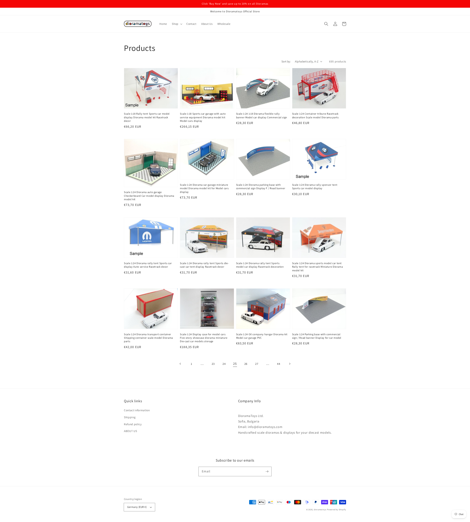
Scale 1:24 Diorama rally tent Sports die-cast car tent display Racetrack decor (204, 264)
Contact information (137, 410)
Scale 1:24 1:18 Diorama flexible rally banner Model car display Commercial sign (261, 115)
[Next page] (289, 363)
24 (224, 364)
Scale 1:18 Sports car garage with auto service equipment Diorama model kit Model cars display (203, 117)
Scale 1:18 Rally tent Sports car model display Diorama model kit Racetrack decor (147, 117)
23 (213, 364)
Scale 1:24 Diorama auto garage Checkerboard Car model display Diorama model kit (149, 195)
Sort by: (286, 61)
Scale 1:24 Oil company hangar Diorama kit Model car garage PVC (262, 335)
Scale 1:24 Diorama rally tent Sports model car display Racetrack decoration (260, 264)
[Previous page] (180, 363)
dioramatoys (320, 509)
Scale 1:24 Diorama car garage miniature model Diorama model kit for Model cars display (204, 188)
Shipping (129, 417)
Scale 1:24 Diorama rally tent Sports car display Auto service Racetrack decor (148, 264)
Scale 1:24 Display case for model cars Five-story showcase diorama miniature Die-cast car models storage (203, 337)
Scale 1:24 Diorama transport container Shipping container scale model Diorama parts (148, 337)
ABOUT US (130, 431)
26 (245, 364)
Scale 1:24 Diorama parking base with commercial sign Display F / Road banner (260, 186)
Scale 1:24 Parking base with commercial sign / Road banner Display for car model (316, 335)
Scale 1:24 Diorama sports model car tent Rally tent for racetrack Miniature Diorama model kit (317, 266)
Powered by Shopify (336, 509)
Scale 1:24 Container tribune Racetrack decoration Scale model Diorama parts (315, 115)
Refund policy (133, 424)
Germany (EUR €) (137, 507)
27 (256, 364)
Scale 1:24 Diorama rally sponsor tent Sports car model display (314, 186)
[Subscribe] (267, 471)
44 (278, 364)
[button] (176, 24)
